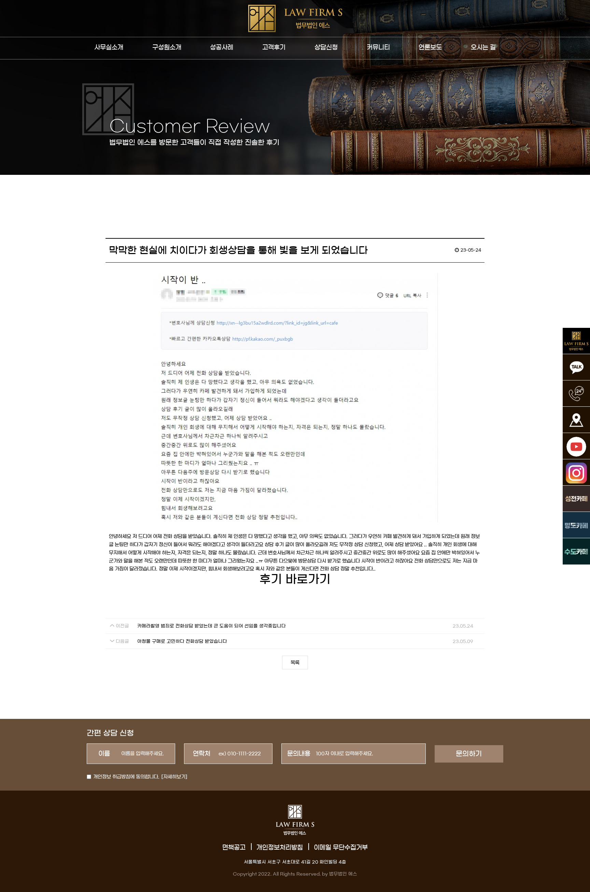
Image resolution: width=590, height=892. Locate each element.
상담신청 (326, 47)
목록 (295, 662)
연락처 (201, 754)
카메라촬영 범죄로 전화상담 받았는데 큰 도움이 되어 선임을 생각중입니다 (211, 626)
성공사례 (221, 47)
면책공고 (233, 848)
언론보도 (430, 47)
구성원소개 (166, 47)
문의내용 (298, 754)
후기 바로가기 (295, 579)
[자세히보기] (174, 777)
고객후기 (273, 47)
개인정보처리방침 (279, 848)
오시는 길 (483, 47)
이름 (104, 754)
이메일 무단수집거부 (341, 848)
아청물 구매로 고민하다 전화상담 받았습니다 (182, 641)
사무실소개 (108, 47)
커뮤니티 (378, 47)
